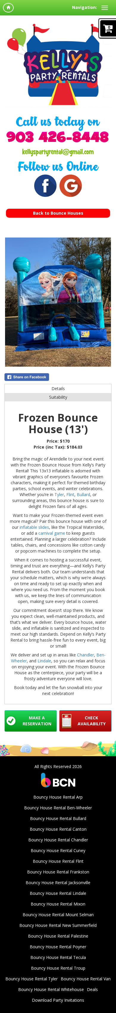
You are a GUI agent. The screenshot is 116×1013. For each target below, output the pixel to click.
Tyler (59, 494)
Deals (92, 989)
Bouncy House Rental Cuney (58, 850)
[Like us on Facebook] (45, 186)
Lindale (44, 661)
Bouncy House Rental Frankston (58, 872)
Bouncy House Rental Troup (58, 968)
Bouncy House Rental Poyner (58, 946)
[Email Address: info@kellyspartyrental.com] (58, 149)
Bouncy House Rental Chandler (58, 840)
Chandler (85, 655)
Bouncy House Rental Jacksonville (58, 882)
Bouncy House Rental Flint (58, 861)
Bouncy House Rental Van (86, 979)
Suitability (58, 397)
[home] (8, 7)
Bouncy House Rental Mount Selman (58, 914)
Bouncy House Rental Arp (58, 797)
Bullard (83, 494)
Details (58, 388)
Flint (70, 494)
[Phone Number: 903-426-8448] (58, 136)
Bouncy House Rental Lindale (58, 893)
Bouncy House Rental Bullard (58, 818)
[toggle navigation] (104, 8)
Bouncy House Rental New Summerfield (58, 925)
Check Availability (92, 720)
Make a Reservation (37, 720)
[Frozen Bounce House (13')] (58, 302)
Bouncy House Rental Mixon (58, 904)
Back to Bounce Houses (58, 213)
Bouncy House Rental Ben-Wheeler (58, 808)
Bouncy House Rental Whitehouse (51, 989)
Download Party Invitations (58, 1000)
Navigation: (84, 7)
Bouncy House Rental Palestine (58, 936)
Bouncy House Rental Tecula (58, 957)
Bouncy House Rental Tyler (31, 979)
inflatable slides (34, 527)
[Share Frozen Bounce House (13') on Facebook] (58, 377)
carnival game (51, 533)
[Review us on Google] (70, 186)
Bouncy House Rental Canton (58, 829)
